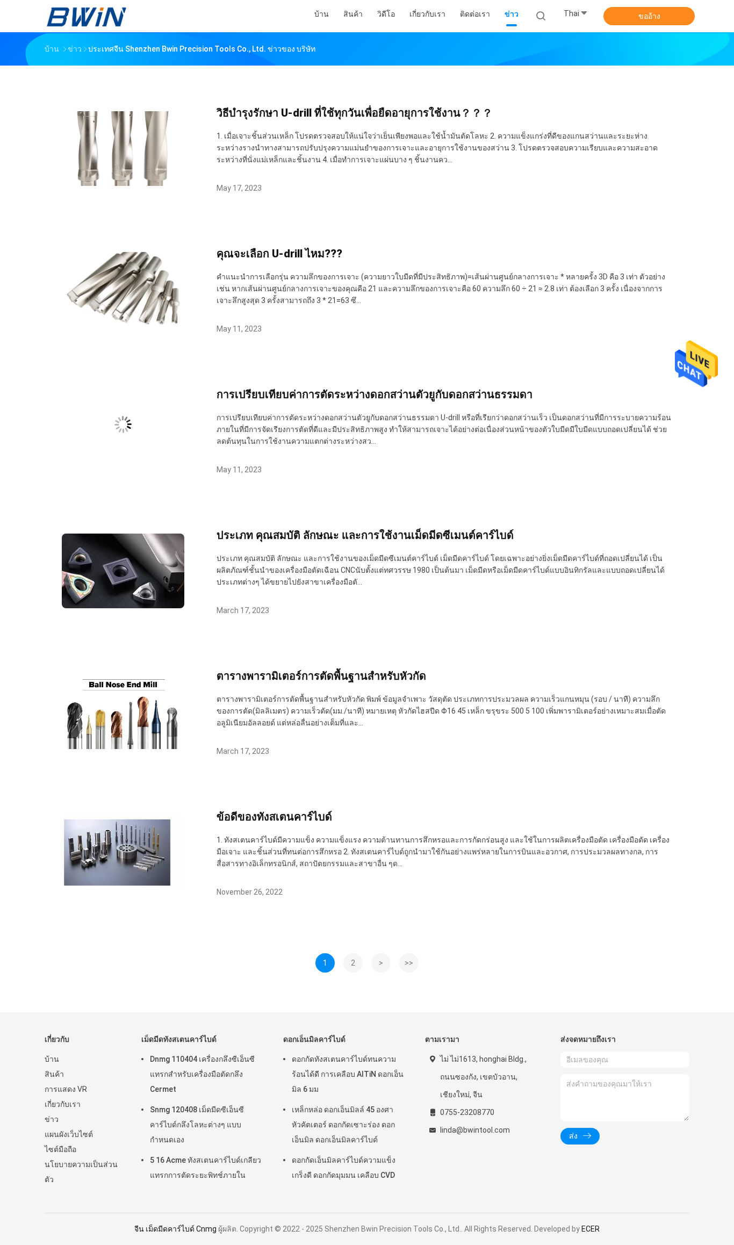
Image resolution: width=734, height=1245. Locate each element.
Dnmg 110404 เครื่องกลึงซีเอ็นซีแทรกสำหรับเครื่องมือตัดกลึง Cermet (202, 1074)
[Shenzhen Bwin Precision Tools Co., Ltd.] (86, 16)
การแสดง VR (66, 1089)
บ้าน (52, 1059)
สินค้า (54, 1074)
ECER (590, 1229)
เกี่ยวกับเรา (63, 1104)
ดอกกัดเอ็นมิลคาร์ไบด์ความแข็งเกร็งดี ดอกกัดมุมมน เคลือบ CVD (343, 1167)
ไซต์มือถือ (60, 1149)
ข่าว (52, 1119)
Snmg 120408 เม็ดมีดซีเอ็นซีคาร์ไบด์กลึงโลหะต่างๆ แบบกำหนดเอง (197, 1124)
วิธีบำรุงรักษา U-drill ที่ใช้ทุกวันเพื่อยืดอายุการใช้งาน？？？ (355, 112)
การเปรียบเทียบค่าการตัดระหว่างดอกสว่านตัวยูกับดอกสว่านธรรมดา (374, 394)
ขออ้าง (649, 16)
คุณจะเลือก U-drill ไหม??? (279, 253)
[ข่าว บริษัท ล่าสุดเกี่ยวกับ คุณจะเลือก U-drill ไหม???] (123, 324)
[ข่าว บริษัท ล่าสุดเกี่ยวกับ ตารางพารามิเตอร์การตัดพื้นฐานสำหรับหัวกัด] (123, 746)
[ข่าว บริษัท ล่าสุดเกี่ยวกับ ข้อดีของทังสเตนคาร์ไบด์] (123, 887)
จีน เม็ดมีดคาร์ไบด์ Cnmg (175, 1229)
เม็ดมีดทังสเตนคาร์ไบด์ (179, 1039)
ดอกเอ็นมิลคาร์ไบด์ (314, 1039)
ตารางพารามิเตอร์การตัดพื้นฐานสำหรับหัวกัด (321, 676)
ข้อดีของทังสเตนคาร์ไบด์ (274, 816)
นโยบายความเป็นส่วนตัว (81, 1172)
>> (409, 963)
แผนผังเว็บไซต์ (69, 1134)
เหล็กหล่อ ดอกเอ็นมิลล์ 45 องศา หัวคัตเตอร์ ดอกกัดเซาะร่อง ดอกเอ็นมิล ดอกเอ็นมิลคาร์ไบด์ (343, 1124)
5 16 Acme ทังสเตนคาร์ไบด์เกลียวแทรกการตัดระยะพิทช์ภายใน (205, 1167)
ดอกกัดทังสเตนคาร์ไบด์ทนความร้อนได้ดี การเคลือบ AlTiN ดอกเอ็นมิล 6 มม (348, 1074)
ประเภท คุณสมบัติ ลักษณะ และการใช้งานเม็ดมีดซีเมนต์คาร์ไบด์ (365, 535)
